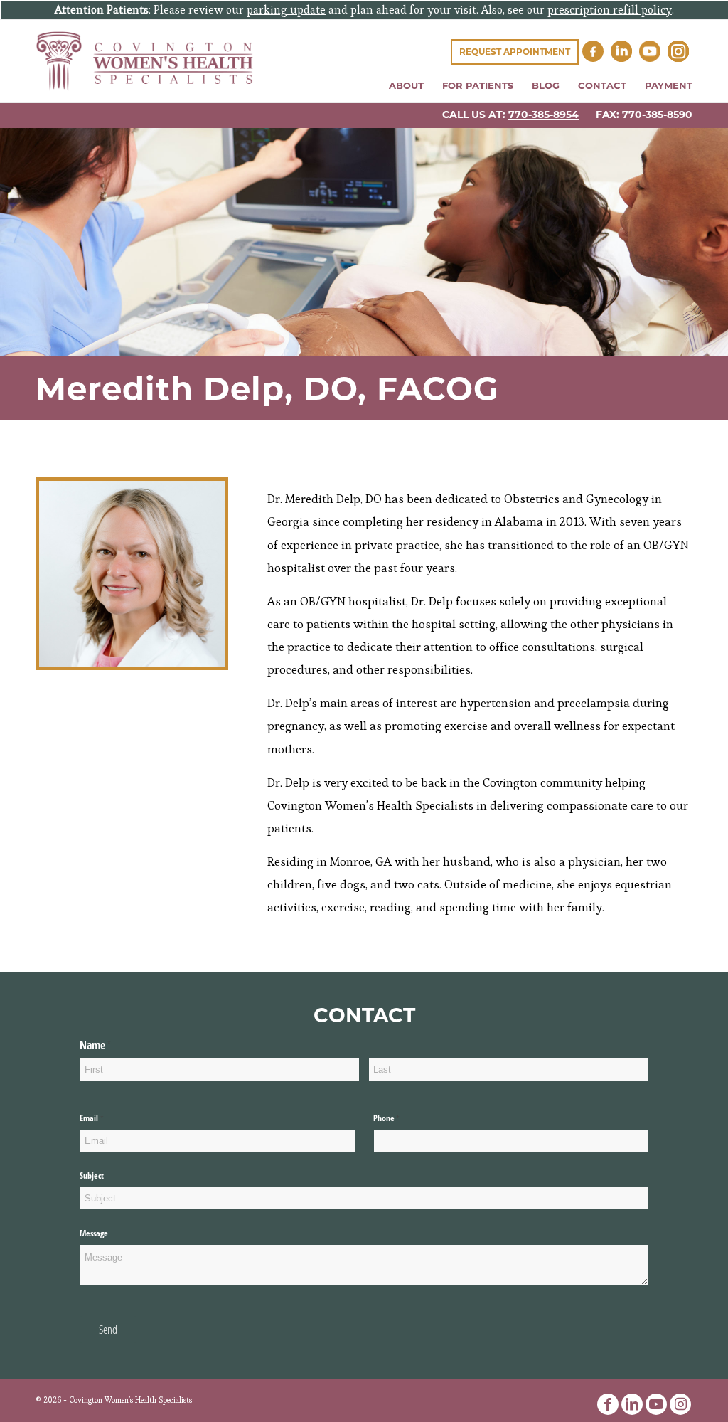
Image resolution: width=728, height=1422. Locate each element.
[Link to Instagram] (680, 1404)
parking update (286, 9)
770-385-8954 (543, 114)
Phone (400, 1118)
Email (105, 1118)
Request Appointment (514, 51)
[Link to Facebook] (608, 1404)
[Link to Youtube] (656, 1404)
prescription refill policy (609, 9)
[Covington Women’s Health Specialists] (145, 61)
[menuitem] (406, 86)
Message (94, 1233)
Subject (92, 1175)
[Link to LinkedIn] (632, 1404)
